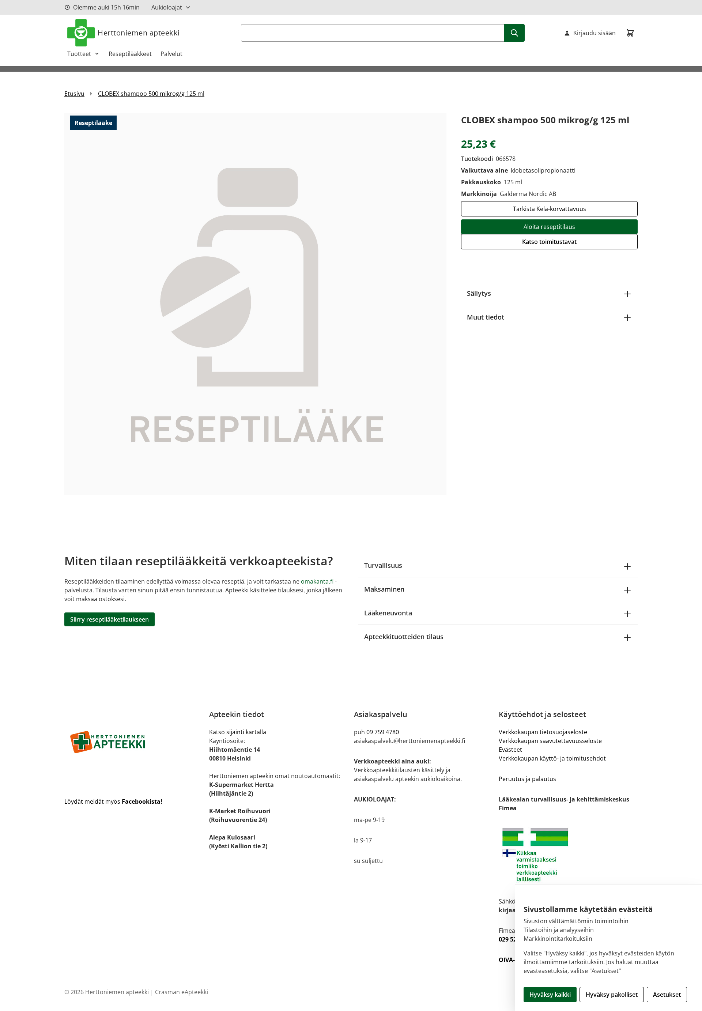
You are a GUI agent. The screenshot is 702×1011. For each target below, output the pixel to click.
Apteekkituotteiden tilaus (404, 636)
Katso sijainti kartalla (237, 732)
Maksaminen (384, 589)
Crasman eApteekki (181, 992)
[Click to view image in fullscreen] (255, 304)
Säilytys (479, 293)
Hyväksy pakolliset (612, 995)
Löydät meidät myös (113, 801)
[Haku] (514, 33)
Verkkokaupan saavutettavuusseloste (550, 741)
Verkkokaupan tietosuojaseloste (543, 732)
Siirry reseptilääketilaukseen (109, 619)
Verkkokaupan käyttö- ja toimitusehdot (552, 758)
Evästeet (510, 750)
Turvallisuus (383, 565)
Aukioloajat (166, 7)
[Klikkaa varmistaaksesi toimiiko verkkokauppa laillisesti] (568, 854)
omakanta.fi (317, 581)
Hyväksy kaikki (550, 995)
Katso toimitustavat (549, 242)
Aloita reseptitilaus (549, 227)
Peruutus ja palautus (527, 779)
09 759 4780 (382, 732)
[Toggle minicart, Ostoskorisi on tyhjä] (630, 33)
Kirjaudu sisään (594, 33)
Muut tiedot (485, 317)
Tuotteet (79, 54)
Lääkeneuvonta (388, 612)
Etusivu (74, 94)
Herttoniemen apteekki (139, 33)
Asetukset (667, 995)
